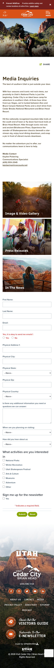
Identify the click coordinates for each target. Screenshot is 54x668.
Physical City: (9, 356)
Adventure (10, 482)
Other (8, 486)
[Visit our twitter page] (27, 591)
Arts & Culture (12, 473)
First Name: (8, 299)
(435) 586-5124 (27, 583)
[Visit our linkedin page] (43, 591)
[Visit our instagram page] (19, 591)
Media (40, 599)
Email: (5, 322)
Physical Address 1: (11, 344)
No (16, 337)
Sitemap (45, 604)
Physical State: (9, 368)
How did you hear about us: (15, 439)
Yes (7, 337)
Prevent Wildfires (13, 3)
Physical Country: (11, 391)
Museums (10, 478)
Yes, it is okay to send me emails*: (18, 334)
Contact (29, 599)
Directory (31, 604)
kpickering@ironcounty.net (15, 165)
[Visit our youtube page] (35, 591)
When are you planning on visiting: (19, 427)
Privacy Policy (13, 604)
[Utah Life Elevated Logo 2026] (27, 555)
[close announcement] (50, 5)
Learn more (34, 6)
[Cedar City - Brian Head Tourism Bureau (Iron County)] (27, 14)
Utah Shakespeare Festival (18, 469)
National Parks (12, 460)
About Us (15, 599)
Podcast (27, 610)
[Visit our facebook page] (11, 591)
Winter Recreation (14, 464)
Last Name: (8, 311)
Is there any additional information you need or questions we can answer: (24, 405)
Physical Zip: (8, 379)
